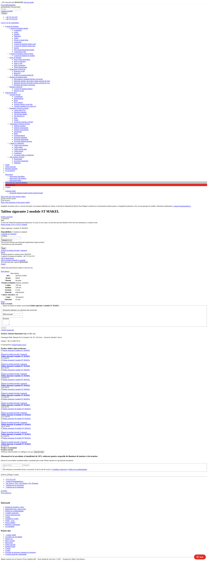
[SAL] (4, 491)
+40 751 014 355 (11, 17)
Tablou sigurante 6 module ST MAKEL (15, 376)
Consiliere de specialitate (13, 537)
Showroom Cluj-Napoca (18, 178)
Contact (8, 187)
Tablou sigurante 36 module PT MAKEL (16, 424)
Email (3, 252)
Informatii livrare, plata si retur (15, 509)
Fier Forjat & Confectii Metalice (16, 182)
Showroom (9, 174)
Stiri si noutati (10, 541)
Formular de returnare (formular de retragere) (20, 552)
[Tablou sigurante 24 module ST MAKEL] (16, 428)
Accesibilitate (9, 526)
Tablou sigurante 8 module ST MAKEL (15, 356)
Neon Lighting (10, 523)
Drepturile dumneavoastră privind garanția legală (26, 193)
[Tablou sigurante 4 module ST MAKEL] (15, 389)
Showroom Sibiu (15, 180)
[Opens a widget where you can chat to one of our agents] (200, 557)
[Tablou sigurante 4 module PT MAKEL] (15, 399)
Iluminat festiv (10, 185)
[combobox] (11, 9)
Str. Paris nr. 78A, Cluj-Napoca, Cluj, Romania (22, 483)
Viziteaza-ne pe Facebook (15, 485)
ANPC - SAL (10, 521)
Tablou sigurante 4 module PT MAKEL (15, 405)
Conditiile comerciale (59, 469)
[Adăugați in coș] (2, 362)
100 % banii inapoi (7, 258)
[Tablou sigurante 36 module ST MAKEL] (16, 409)
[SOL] (6, 493)
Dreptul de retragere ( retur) (14, 507)
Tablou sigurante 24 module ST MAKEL (16, 434)
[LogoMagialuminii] (8, 5)
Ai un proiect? (10, 171)
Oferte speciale (10, 545)
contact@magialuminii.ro (182, 206)
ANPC (16, 519)
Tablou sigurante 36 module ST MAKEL (16, 415)
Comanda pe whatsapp (8, 234)
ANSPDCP (9, 519)
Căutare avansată (6, 11)
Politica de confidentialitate (78, 469)
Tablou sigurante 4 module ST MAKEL (15, 395)
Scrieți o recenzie (7, 217)
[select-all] (38, 452)
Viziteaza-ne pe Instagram (15, 487)
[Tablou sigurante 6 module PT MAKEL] (15, 379)
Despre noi (9, 539)
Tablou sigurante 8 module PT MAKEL (15, 366)
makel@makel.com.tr (19, 345)
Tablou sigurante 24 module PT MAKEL (16, 444)
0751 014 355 (11, 479)
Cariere (7, 517)
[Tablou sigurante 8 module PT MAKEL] (15, 360)
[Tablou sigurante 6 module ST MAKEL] (15, 370)
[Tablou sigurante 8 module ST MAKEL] (15, 350)
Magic (4, 248)
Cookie (7, 550)
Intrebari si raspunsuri (12, 524)
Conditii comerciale (12, 513)
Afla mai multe (29, 2)
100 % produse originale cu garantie (13, 260)
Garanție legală (10, 191)
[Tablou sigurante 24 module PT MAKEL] (16, 438)
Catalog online (11, 535)
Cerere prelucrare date (12, 515)
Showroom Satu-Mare (17, 176)
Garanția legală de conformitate (16, 554)
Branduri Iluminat (11, 169)
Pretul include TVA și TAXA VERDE (14, 224)
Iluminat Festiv (10, 546)
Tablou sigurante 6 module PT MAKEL (15, 385)
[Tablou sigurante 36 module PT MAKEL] (16, 418)
